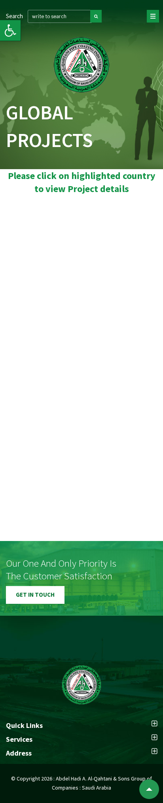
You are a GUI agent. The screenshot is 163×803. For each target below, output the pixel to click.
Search (14, 16)
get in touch (35, 594)
